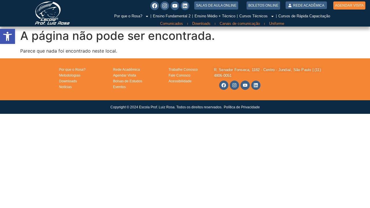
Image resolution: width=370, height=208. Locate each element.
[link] (7, 36)
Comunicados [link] (171, 23)
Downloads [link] (201, 23)
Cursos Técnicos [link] (253, 16)
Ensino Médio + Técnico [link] (215, 16)
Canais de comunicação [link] (240, 23)
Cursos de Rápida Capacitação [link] (304, 16)
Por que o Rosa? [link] (128, 16)
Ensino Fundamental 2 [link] (171, 16)
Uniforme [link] (276, 23)
